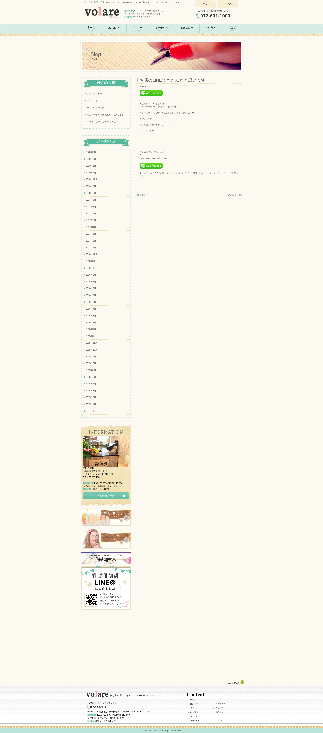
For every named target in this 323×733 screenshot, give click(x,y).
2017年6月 (91, 213)
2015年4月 (91, 383)
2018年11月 (91, 179)
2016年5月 (91, 302)
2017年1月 (91, 247)
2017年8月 (91, 200)
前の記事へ (145, 195)
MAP (109, 474)
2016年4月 (91, 309)
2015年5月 (91, 377)
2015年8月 (91, 356)
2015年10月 (91, 350)
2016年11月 (91, 261)
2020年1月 (91, 165)
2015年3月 (91, 390)
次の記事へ (233, 195)
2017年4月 (91, 227)
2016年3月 (91, 315)
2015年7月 (91, 363)
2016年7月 (91, 288)
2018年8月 (91, 186)
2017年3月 (91, 234)
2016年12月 (91, 254)
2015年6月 (91, 370)
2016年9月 (91, 274)
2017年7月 (91, 206)
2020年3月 (91, 159)
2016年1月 (91, 329)
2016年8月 (91, 281)
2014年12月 (91, 411)
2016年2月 (91, 322)
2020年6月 (91, 152)
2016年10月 (91, 268)
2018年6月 (91, 193)
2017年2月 (91, 241)
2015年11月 (91, 343)
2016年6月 (91, 295)
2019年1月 (91, 172)
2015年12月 (91, 336)
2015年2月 (91, 397)
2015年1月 (91, 404)
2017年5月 (91, 220)
